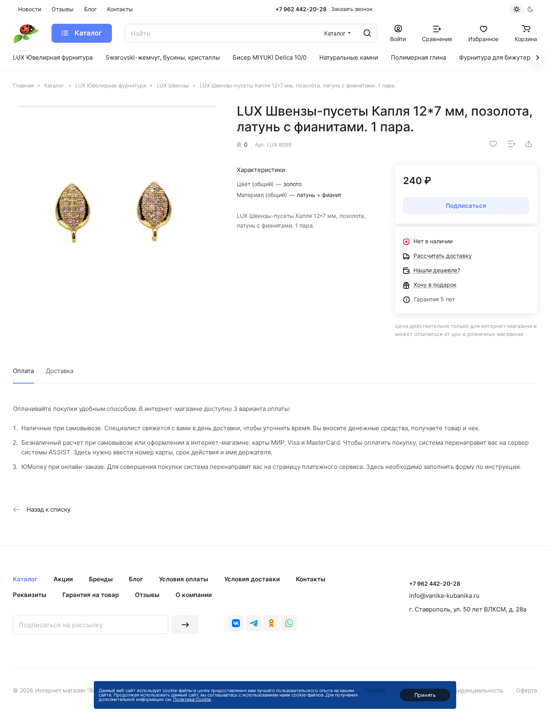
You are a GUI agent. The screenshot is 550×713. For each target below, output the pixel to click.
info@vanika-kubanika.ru (444, 595)
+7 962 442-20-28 (301, 9)
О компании (194, 595)
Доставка (59, 371)
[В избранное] (493, 143)
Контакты (310, 579)
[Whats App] (289, 623)
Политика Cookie (192, 699)
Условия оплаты (183, 579)
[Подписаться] (185, 624)
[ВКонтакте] (236, 623)
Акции (63, 579)
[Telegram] (254, 623)
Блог (136, 579)
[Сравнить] (511, 143)
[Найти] (367, 33)
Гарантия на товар (90, 595)
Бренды (101, 579)
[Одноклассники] (271, 623)
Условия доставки (252, 579)
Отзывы (147, 595)
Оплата (23, 371)
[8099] (116, 207)
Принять (425, 695)
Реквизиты (29, 595)
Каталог (25, 579)
